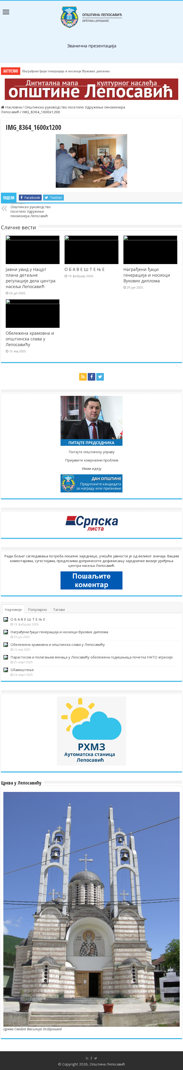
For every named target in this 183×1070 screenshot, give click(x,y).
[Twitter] (100, 377)
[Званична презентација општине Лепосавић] (91, 17)
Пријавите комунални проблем (91, 460)
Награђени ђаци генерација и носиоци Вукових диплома (66, 71)
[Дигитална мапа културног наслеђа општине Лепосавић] (91, 89)
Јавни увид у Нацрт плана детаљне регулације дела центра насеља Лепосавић (31, 277)
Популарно (37, 609)
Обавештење (22, 669)
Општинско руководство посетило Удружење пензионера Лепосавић (30, 209)
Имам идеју (92, 468)
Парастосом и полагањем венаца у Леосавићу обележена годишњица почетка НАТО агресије (91, 657)
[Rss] (83, 377)
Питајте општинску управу (92, 451)
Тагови (59, 609)
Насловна (13, 107)
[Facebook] (91, 377)
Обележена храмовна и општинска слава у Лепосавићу (30, 338)
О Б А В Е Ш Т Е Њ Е (85, 269)
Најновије (13, 609)
